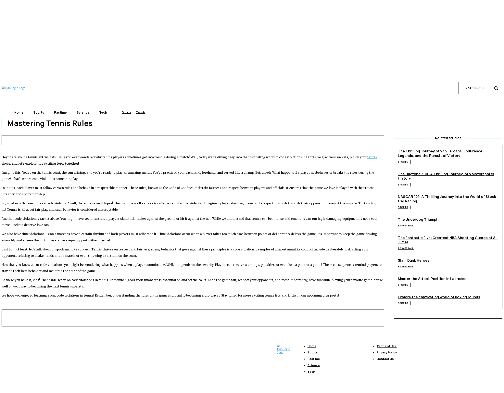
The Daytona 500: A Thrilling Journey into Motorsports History (446, 176)
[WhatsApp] (299, 140)
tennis (372, 157)
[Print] (328, 140)
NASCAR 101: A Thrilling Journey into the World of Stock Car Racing (447, 198)
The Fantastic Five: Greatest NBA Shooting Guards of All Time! (448, 240)
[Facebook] (255, 140)
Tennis (140, 112)
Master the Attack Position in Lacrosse (432, 278)
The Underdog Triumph (418, 219)
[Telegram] (343, 140)
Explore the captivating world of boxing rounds (439, 297)
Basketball (406, 225)
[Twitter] (270, 140)
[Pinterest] (285, 140)
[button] (496, 88)
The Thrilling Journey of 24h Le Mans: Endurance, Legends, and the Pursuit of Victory (440, 153)
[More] (372, 139)
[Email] (314, 140)
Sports (126, 112)
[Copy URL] (357, 140)
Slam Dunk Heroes (413, 260)
